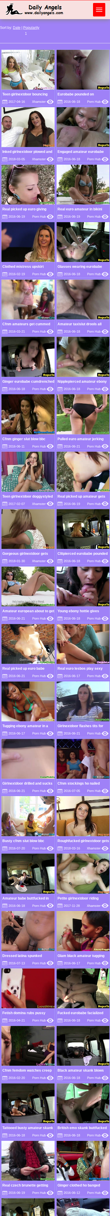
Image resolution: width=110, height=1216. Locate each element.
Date (17, 28)
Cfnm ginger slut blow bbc (23, 439)
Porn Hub (98, 101)
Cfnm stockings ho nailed (78, 783)
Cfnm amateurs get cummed (26, 324)
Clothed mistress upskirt (23, 267)
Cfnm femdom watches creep (27, 1070)
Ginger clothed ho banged (78, 1185)
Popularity (31, 28)
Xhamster (43, 101)
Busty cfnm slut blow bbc (23, 841)
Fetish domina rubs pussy (23, 1013)
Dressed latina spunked (22, 956)
